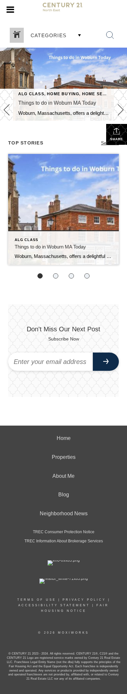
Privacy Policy (84, 599)
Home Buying (63, 94)
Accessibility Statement (54, 605)
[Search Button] (110, 35)
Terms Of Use (36, 599)
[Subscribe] (106, 362)
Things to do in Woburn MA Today (57, 103)
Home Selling (99, 94)
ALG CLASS (31, 94)
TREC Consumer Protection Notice (63, 532)
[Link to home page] (64, 10)
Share (116, 139)
